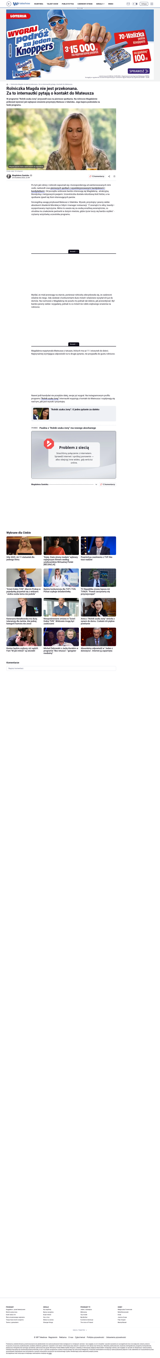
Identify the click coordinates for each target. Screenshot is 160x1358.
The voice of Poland (86, 1322)
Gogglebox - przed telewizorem (15, 1309)
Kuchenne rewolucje (86, 1320)
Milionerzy (83, 1312)
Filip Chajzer (122, 1320)
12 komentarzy (98, 176)
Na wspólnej (47, 1309)
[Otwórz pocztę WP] (128, 4)
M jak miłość (47, 1315)
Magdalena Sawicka (20, 175)
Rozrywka (38, 4)
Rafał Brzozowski (123, 1312)
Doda (119, 1315)
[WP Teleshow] (23, 4)
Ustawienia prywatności (115, 1337)
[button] (135, 3)
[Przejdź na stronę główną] (8, 5)
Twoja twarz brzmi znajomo (15, 1320)
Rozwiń (73, 251)
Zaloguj (144, 4)
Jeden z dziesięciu (86, 1309)
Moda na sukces (48, 1320)
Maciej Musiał (122, 1322)
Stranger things (48, 1322)
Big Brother (83, 1317)
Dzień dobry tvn (11, 1315)
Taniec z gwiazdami (12, 1322)
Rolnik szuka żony (11, 1312)
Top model (83, 1315)
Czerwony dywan (85, 4)
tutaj (50, 1353)
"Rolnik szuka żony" (50, 398)
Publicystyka (68, 4)
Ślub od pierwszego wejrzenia (15, 1317)
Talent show (52, 4)
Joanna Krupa (122, 1317)
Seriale (99, 4)
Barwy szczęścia (48, 1312)
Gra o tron (46, 1317)
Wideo (110, 4)
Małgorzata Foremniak (125, 1309)
